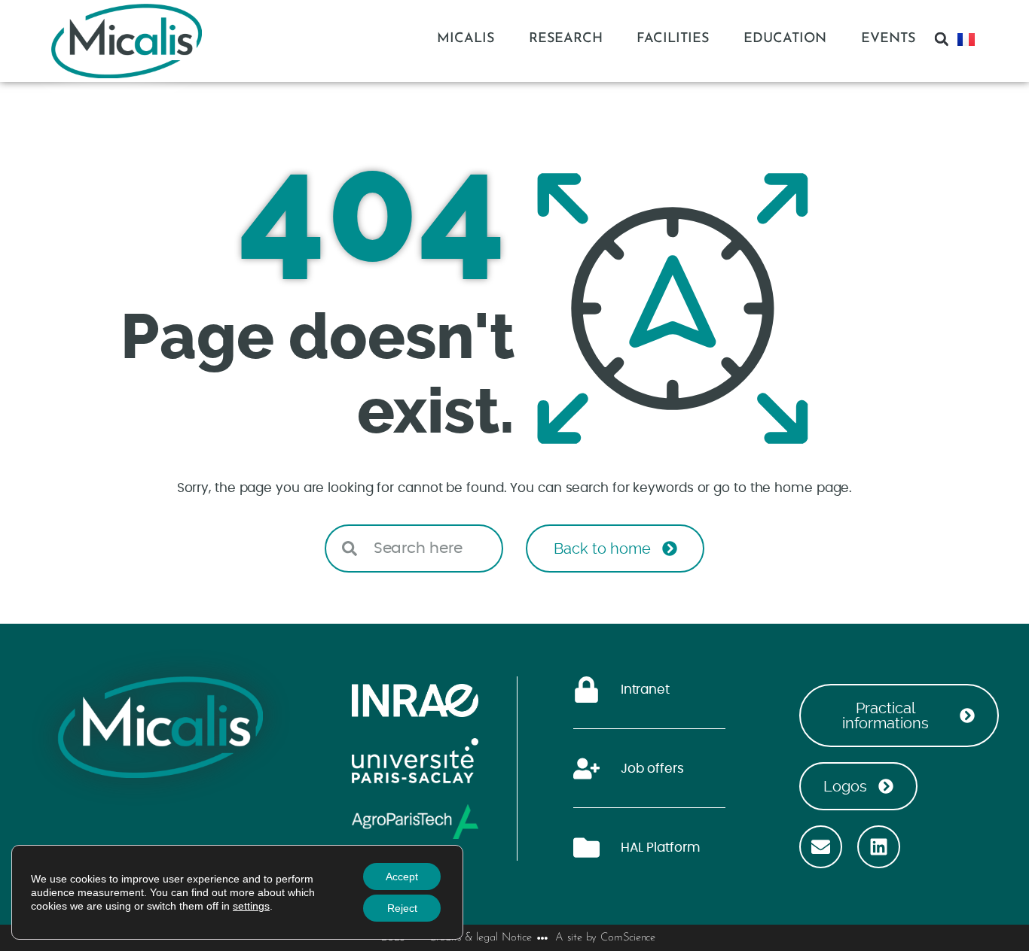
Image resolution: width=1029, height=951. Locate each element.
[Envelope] (820, 846)
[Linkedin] (878, 846)
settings (251, 906)
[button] (941, 39)
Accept (402, 876)
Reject (402, 908)
